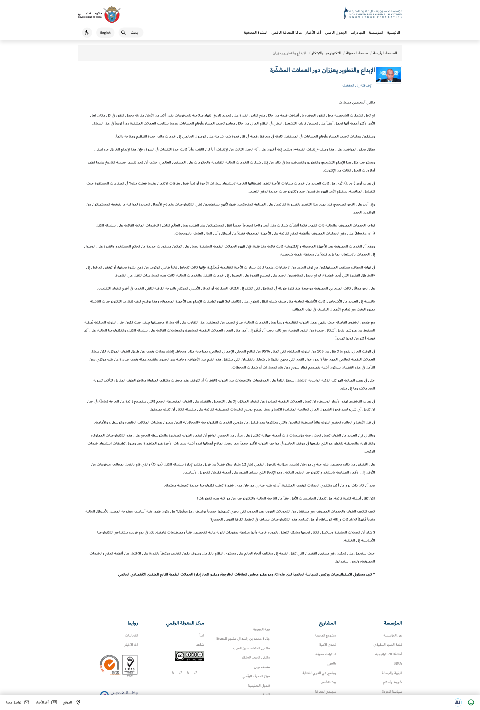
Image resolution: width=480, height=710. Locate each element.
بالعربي (331, 663)
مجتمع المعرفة (325, 691)
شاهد (200, 645)
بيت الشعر (329, 682)
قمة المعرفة (261, 629)
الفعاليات (131, 635)
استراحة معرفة (326, 654)
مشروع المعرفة (325, 635)
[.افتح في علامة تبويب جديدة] (458, 702)
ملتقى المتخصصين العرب (251, 648)
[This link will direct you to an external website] (99, 15)
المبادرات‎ (358, 32)
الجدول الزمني (336, 32)
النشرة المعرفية (256, 32)
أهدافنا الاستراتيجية (388, 654)
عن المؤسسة (393, 635)
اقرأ (202, 635)
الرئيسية (393, 32)
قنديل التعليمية (259, 685)
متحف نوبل (262, 667)
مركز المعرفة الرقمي (287, 32)
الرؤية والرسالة (392, 673)
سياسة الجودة (392, 691)
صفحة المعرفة (357, 53)
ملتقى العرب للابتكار (256, 657)
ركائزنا (398, 663)
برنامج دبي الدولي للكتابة (319, 673)
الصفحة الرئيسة (385, 53)
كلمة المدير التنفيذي (388, 645)
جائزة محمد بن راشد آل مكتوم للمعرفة (243, 639)
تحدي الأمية (327, 645)
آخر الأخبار (313, 32)
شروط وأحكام (392, 682)
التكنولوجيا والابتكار (326, 53)
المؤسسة (376, 32)
